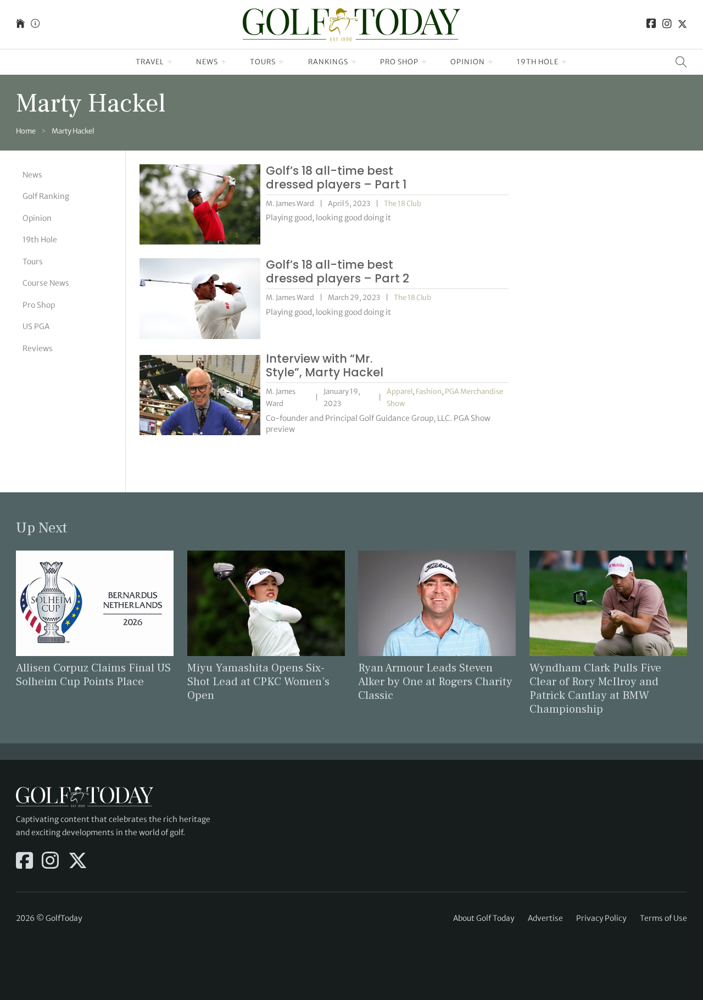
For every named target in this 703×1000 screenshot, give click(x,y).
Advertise (545, 918)
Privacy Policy (601, 918)
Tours (263, 61)
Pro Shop (399, 61)
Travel (150, 61)
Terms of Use (663, 918)
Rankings (328, 61)
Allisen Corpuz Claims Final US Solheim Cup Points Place (93, 674)
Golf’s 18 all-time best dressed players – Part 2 (337, 271)
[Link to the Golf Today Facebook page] (651, 24)
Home (26, 131)
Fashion (429, 391)
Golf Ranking (46, 196)
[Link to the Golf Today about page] (35, 24)
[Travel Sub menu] (170, 62)
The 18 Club (402, 203)
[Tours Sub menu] (281, 62)
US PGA (36, 326)
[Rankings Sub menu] (354, 62)
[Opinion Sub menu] (491, 62)
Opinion (467, 61)
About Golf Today (483, 918)
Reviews (38, 348)
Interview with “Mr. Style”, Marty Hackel (324, 365)
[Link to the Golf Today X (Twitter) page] (682, 24)
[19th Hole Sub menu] (564, 62)
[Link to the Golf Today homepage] (20, 24)
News (207, 61)
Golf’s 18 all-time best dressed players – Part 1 (336, 177)
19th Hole (538, 61)
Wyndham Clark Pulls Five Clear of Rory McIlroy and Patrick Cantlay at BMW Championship (595, 688)
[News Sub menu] (224, 62)
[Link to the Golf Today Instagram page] (667, 24)
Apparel (399, 391)
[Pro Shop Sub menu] (424, 62)
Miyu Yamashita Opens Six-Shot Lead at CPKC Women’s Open (258, 681)
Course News (46, 283)
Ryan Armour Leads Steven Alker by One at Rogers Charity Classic (435, 681)
